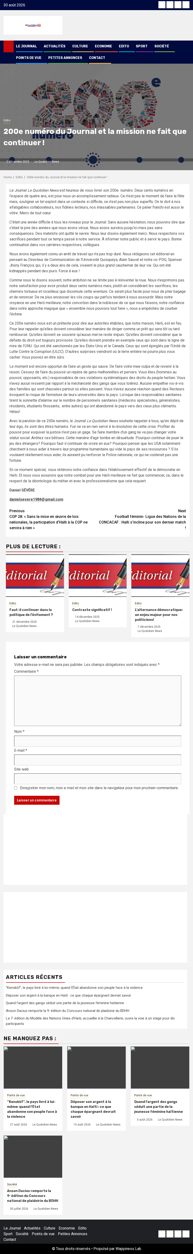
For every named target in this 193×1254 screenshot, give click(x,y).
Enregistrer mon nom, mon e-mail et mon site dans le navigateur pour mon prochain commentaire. (99, 788)
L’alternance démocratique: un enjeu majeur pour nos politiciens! (159, 615)
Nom (19, 731)
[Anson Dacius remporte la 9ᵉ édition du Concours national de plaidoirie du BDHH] (33, 1156)
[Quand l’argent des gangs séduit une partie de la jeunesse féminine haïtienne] (160, 1067)
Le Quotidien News (47, 161)
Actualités (54, 46)
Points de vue (28, 58)
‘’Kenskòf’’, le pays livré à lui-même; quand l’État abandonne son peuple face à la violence (74, 988)
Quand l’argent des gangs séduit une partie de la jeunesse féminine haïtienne (65, 1003)
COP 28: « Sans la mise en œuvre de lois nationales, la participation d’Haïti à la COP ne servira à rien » (48, 519)
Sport (142, 46)
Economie (103, 46)
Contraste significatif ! (92, 610)
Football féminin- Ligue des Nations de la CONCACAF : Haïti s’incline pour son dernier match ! (142, 519)
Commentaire (26, 671)
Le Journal (26, 46)
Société (161, 46)
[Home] (8, 46)
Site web (21, 769)
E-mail (20, 750)
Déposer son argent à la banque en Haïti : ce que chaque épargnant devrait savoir (68, 995)
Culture (80, 46)
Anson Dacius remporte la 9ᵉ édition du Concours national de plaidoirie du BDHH (67, 1011)
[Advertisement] (95, 850)
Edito (124, 46)
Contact (97, 58)
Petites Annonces (65, 58)
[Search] (186, 46)
